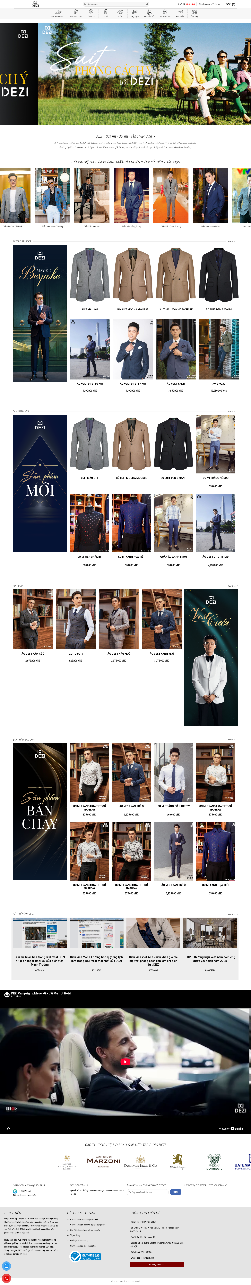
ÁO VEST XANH (176, 383)
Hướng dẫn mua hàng (79, 1240)
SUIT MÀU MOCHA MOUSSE (176, 309)
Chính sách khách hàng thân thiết (84, 1219)
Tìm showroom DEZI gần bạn (209, 4)
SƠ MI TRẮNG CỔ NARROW (173, 806)
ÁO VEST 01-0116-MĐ (90, 383)
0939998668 (25, 1191)
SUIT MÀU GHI (89, 309)
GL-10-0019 (76, 653)
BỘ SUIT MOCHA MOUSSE (132, 309)
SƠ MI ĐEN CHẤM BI (89, 556)
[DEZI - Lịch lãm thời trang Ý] (43, 4)
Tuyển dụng (75, 1235)
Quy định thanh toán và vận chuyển (85, 1230)
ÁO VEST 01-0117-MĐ (133, 383)
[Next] (242, 74)
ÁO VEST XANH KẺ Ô (162, 653)
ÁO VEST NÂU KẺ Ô (118, 653)
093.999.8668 (190, 4)
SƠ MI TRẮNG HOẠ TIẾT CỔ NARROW (89, 808)
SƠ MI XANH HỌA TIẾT (131, 556)
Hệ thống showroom (156, 1264)
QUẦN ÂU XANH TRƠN (173, 556)
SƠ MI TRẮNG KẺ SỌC (215, 477)
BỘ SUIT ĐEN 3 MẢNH (219, 309)
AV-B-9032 (219, 383)
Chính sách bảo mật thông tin (83, 1246)
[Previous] (8, 74)
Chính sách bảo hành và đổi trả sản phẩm (87, 1224)
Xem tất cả (232, 242)
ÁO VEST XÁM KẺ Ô (32, 653)
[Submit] (147, 4)
